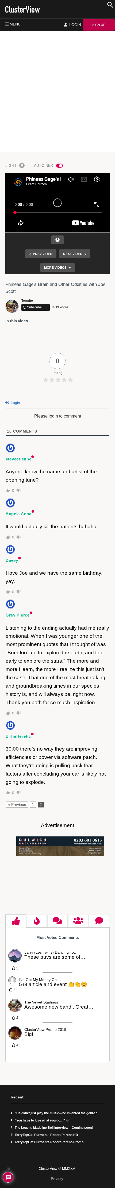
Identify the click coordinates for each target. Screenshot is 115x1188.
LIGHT (11, 165)
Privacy (57, 1179)
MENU (15, 24)
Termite (27, 300)
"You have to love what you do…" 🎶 (42, 1120)
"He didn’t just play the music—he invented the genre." (56, 1113)
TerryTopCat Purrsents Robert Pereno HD (46, 1135)
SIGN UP (98, 25)
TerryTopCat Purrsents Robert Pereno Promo (49, 1142)
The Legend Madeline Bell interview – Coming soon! (54, 1128)
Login (15, 402)
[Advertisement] (57, 91)
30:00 (12, 749)
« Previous (17, 804)
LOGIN (74, 25)
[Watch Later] (57, 239)
